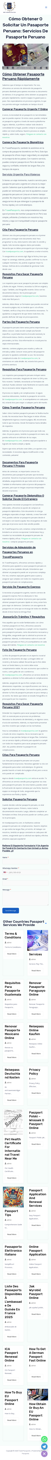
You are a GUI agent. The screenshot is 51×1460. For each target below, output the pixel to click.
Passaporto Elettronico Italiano (13, 1250)
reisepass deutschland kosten (12, 1073)
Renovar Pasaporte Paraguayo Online (37, 988)
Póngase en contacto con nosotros (31, 645)
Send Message (10, 910)
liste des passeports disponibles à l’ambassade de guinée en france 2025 (13, 1302)
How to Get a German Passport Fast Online (37, 1354)
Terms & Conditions (13, 935)
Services (35, 954)
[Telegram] (44, 1446)
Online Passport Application (37, 1250)
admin (9, 942)
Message (6, 889)
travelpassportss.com (14, 251)
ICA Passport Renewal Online (11, 1354)
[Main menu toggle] (46, 7)
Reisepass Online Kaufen (36, 1030)
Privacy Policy (34, 1071)
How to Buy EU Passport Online (13, 1398)
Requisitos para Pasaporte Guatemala (13, 988)
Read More (11, 954)
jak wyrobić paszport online (36, 1292)
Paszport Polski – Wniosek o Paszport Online (36, 1120)
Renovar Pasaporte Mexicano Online (12, 1032)
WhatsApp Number (10, 868)
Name (5, 857)
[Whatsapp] (44, 1439)
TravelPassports (12, 210)
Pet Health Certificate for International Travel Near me (13, 1148)
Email (5, 879)
